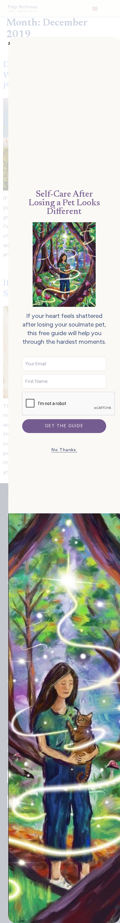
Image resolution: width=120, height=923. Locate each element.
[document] (60, 461)
